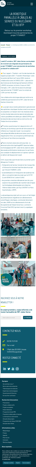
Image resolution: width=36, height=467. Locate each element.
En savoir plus (6, 459)
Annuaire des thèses (8, 423)
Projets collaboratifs (8, 405)
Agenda (5, 435)
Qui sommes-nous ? (8, 384)
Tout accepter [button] (26, 462)
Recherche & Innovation (10, 400)
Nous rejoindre (7, 446)
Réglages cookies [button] (8, 462)
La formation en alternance (10, 416)
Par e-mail (10, 345)
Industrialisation (7, 409)
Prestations (6, 402)
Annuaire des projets (8, 419)
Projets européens (8, 407)
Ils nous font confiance (9, 395)
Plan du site (6, 437)
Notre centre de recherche (10, 386)
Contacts (5, 440)
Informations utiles (8, 428)
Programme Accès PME (9, 412)
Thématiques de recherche (10, 388)
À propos (5, 381)
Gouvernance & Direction (10, 393)
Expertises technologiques (10, 391)
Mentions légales (7, 442)
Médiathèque (6, 430)
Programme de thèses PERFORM (12, 421)
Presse (8, 45)
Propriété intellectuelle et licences (12, 414)
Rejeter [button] (18, 462)
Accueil (3, 45)
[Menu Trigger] (31, 3)
